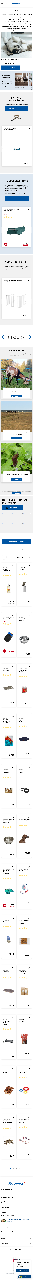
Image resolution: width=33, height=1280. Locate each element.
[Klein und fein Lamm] (24, 1039)
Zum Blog (16, 493)
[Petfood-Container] (24, 587)
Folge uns (13, 508)
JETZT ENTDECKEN (16, 108)
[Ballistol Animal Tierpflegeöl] (8, 588)
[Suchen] (27, 3)
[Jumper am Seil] (24, 888)
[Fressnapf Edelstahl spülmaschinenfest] (24, 639)
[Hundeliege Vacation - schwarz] (8, 1042)
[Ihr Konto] (6, 3)
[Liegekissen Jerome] (24, 739)
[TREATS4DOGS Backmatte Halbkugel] (8, 740)
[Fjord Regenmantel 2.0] (16, 230)
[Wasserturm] (8, 939)
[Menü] (2, 3)
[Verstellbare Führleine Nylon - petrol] (16, 149)
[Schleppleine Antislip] (24, 790)
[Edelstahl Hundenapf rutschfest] (8, 840)
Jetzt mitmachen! (22, 1270)
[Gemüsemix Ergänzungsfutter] (24, 991)
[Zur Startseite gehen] (16, 3)
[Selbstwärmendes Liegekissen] (8, 790)
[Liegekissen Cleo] (8, 688)
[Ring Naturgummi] (24, 1090)
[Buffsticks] (8, 1090)
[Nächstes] (31, 51)
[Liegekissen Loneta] (8, 991)
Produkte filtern (16, 541)
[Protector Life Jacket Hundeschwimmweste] (8, 891)
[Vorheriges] (2, 51)
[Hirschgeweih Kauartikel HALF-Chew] (8, 1141)
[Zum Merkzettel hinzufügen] (28, 128)
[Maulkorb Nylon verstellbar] (24, 838)
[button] (3, 337)
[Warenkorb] (30, 3)
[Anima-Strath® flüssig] (24, 689)
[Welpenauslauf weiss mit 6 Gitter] (16, 301)
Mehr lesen (16, 396)
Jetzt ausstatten (16, 198)
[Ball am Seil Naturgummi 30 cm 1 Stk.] (24, 1140)
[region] (16, 148)
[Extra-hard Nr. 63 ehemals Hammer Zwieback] (24, 941)
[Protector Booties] (8, 637)
